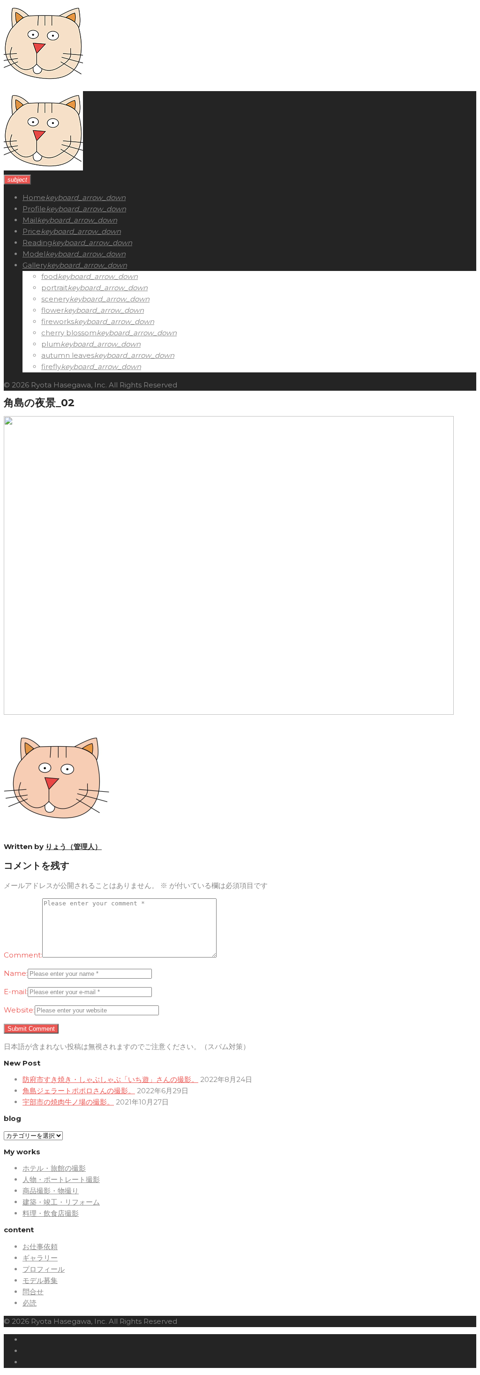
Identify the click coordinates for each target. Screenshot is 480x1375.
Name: (16, 973)
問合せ (33, 1291)
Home (33, 197)
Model (33, 253)
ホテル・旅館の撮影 (54, 1168)
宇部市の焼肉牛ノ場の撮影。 (68, 1101)
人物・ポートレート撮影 (61, 1179)
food (49, 276)
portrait (54, 287)
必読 (29, 1302)
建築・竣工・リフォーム (61, 1201)
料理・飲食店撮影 (50, 1213)
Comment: (23, 954)
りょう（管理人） (73, 846)
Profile (34, 208)
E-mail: (16, 991)
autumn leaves (67, 355)
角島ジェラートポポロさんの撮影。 (78, 1090)
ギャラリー (40, 1257)
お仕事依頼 (40, 1246)
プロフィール (43, 1269)
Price (31, 231)
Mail (29, 220)
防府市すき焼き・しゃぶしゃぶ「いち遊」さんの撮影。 (110, 1079)
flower (52, 310)
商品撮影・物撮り (50, 1190)
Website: (19, 1009)
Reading (37, 242)
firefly (51, 366)
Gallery (34, 265)
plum (50, 344)
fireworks (57, 321)
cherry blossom (69, 332)
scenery (55, 298)
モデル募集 (40, 1280)
